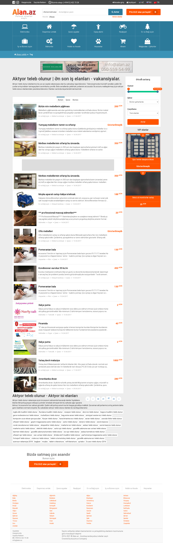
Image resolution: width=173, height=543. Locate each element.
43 (114, 399)
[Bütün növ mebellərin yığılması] (25, 112)
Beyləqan (89, 498)
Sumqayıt (53, 518)
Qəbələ (52, 513)
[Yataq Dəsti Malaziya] (25, 366)
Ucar (51, 521)
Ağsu (88, 495)
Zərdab (15, 526)
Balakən (52, 498)
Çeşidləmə (131, 109)
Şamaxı (89, 516)
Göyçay (126, 501)
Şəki (87, 518)
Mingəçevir (53, 508)
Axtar (143, 122)
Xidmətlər (42, 222)
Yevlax (88, 523)
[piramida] (25, 329)
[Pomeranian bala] (25, 255)
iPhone (51, 17)
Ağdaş (15, 495)
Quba (125, 511)
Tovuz (15, 521)
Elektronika (26, 488)
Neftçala (126, 508)
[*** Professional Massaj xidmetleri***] (25, 218)
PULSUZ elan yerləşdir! (140, 12)
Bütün (60, 100)
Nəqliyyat (77, 488)
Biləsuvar (126, 498)
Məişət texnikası (58, 204)
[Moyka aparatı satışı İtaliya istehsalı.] (25, 199)
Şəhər (129, 98)
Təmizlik (51, 315)
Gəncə (88, 503)
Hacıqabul (127, 503)
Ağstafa (52, 495)
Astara (125, 495)
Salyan (52, 516)
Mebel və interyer (58, 116)
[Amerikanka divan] (25, 384)
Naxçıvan (89, 508)
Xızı (14, 523)
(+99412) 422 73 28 (20, 538)
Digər (50, 222)
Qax (51, 511)
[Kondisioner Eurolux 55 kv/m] (25, 273)
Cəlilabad (53, 501)
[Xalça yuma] (25, 310)
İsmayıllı (52, 506)
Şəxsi (68, 100)
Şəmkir (125, 518)
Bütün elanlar (117, 17)
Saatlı (88, 513)
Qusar (15, 513)
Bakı (14, 498)
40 (98, 399)
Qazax (88, 511)
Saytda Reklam (40, 2)
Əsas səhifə (21, 54)
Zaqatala (126, 523)
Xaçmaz (89, 521)
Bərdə (14, 501)
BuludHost (75, 539)
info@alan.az (17, 540)
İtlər (49, 259)
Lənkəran (126, 506)
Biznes (75, 100)
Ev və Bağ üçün (44, 116)
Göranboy (90, 501)
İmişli (14, 506)
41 (103, 399)
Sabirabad (127, 513)
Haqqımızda (26, 2)
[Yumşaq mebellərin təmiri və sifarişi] (25, 130)
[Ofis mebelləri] (25, 236)
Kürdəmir (89, 506)
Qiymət (130, 86)
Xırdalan (126, 521)
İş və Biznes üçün (112, 488)
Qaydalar (16, 531)
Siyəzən (15, 518)
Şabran (15, 516)
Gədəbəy (53, 503)
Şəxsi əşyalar (61, 488)
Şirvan (125, 516)
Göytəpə (15, 503)
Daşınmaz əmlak (43, 488)
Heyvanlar (42, 259)
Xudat (52, 523)
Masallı (15, 508)
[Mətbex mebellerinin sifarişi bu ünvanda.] (25, 149)
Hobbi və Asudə (131, 488)
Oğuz (14, 511)
